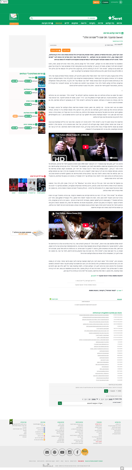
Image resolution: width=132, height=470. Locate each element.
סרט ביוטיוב (40, 436)
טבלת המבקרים (14, 23)
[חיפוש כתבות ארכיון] (106, 391)
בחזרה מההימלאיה (78, 440)
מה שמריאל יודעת (59, 430)
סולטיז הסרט (30, 101)
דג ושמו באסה (79, 427)
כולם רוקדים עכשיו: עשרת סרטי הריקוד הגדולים (99, 321)
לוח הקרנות (46, 23)
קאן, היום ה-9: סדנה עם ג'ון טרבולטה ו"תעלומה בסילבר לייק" (96, 330)
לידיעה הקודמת (90, 281)
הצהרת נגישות (32, 461)
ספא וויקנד (80, 426)
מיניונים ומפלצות (29, 113)
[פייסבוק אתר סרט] (77, 455)
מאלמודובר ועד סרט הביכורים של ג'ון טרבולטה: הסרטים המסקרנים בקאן (94, 315)
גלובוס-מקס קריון (117, 434)
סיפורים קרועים (60, 431)
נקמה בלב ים (80, 430)
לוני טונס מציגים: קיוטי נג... (77, 429)
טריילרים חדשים (37, 176)
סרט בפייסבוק (39, 428)
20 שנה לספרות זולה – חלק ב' (103, 337)
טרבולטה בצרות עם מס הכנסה (102, 378)
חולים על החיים (60, 442)
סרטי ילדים (99, 432)
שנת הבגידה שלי (60, 433)
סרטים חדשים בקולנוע (104, 351)
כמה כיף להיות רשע (105, 360)
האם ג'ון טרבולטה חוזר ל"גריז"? (102, 380)
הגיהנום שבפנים (23, 193)
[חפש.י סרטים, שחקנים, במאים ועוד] (31, 18)
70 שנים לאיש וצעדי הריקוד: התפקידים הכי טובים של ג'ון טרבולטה (95, 319)
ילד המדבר (61, 437)
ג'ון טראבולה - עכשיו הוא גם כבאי (102, 373)
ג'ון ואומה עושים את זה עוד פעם (102, 364)
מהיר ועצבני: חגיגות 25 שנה (76, 435)
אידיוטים (62, 427)
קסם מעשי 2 (61, 439)
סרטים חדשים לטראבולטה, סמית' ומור (101, 375)
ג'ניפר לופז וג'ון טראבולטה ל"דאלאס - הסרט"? (99, 348)
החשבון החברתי (41, 193)
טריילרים (100, 429)
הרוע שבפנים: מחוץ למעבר (76, 424)
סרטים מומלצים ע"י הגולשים (31, 73)
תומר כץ (119, 290)
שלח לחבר (66, 50)
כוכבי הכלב (61, 424)
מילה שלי (32, 77)
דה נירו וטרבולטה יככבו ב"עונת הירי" (101, 344)
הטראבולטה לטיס (105, 366)
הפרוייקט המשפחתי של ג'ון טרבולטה (101, 346)
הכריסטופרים (32, 193)
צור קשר (67, 461)
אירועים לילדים (22, 435)
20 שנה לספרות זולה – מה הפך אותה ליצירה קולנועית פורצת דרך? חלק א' (94, 339)
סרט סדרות (40, 430)
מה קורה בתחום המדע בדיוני (103, 371)
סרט (78, 466)
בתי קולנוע (118, 424)
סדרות (100, 435)
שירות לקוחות (73, 461)
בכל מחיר (61, 428)
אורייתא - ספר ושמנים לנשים (19, 429)
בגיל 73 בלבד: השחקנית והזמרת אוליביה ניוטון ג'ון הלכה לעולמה (96, 324)
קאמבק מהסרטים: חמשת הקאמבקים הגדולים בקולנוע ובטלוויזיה (95, 317)
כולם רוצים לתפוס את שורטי (103, 355)
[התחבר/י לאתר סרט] (120, 2)
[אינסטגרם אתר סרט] (69, 455)
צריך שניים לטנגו (79, 432)
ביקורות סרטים (98, 430)
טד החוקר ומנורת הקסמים (58, 436)
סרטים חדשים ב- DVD (104, 369)
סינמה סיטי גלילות (116, 427)
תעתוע (13, 193)
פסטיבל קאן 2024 (97, 443)
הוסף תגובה (55, 50)
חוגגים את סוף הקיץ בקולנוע (103, 353)
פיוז (82, 438)
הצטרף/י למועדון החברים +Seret (94, 461)
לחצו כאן (93, 276)
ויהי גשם (81, 434)
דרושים (57, 461)
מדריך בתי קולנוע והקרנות (114, 426)
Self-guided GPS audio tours (19, 424)
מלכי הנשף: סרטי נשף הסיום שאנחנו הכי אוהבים (99, 333)
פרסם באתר (81, 461)
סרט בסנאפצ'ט (39, 434)
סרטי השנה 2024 (97, 440)
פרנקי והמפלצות (29, 89)
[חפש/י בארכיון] (60, 403)
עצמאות (62, 434)
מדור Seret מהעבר (118, 41)
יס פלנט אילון (117, 432)
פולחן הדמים (61, 425)
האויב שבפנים (61, 440)
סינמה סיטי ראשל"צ (116, 429)
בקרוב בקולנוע (98, 427)
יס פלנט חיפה (117, 430)
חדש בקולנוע (99, 425)
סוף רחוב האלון (79, 442)
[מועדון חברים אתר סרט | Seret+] (47, 455)
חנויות (25, 433)
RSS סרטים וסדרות (38, 440)
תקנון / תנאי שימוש (50, 461)
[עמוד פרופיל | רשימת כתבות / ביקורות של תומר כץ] (118, 44)
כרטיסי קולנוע (98, 424)
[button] (4, 2)
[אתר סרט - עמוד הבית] (115, 19)
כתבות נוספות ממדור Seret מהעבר (85, 285)
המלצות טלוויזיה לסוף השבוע (103, 362)
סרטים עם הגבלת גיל (97, 437)
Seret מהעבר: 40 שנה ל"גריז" (102, 328)
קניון (25, 432)
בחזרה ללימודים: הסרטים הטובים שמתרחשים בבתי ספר (97, 326)
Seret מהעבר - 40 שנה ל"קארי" (102, 335)
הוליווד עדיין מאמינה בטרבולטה (102, 342)
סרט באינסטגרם (39, 432)
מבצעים (59, 23)
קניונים (24, 430)
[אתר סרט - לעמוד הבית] (11, 424)
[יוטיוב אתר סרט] (62, 455)
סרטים (100, 433)
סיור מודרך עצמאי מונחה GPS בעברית (19, 426)
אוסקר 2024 (99, 441)
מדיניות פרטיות (40, 461)
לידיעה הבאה (80, 281)
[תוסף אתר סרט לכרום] (54, 455)
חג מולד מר (80, 437)
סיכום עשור (99, 438)
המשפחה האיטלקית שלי (77, 443)
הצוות (62, 461)
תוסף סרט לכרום (39, 438)
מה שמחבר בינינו (29, 124)
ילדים (67, 23)
